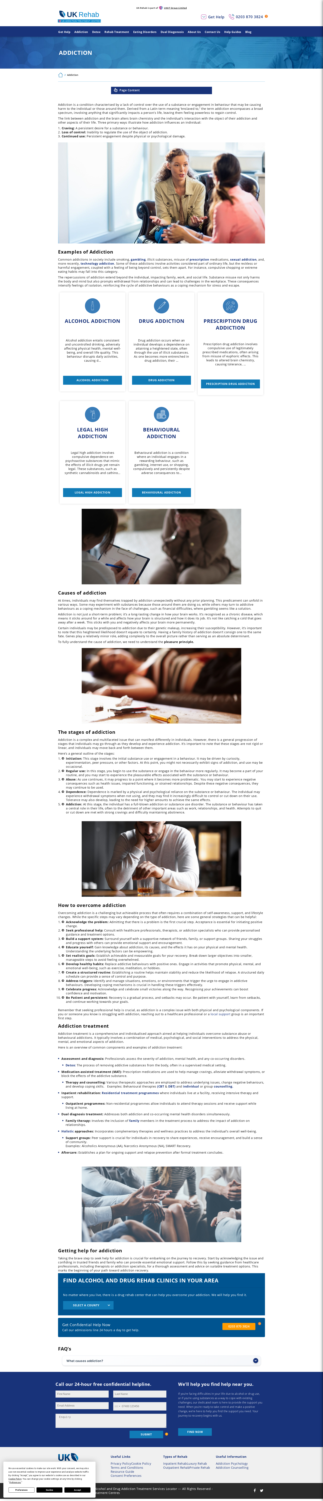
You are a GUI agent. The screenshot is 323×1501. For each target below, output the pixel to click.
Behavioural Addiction (161, 492)
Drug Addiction (161, 380)
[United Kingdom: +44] (117, 1406)
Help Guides (232, 32)
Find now (195, 1432)
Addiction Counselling (232, 1468)
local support (220, 1014)
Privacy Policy (121, 1463)
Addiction (81, 32)
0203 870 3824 (249, 16)
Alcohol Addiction (93, 380)
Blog (248, 32)
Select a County (86, 1305)
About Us (194, 32)
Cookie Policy (141, 1463)
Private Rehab (199, 1468)
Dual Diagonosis (172, 32)
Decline (49, 1490)
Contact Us (212, 32)
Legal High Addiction (92, 492)
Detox (96, 32)
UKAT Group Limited (175, 7)
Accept (77, 1490)
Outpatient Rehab (176, 1468)
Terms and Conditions (127, 1468)
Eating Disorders (145, 32)
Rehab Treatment (116, 32)
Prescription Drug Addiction (230, 384)
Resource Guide (122, 1472)
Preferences (21, 1490)
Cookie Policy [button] (15, 1479)
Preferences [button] (15, 1482)
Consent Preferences (126, 1476)
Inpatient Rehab (175, 1463)
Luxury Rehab (197, 1463)
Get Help (216, 17)
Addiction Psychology (232, 1463)
